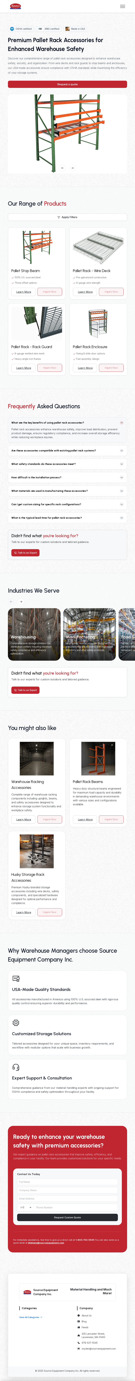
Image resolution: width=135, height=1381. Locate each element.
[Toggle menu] (122, 6)
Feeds (85, 1327)
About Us (87, 1315)
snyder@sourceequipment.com (99, 1348)
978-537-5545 (90, 1342)
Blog (84, 1321)
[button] (30, 1317)
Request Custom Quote (67, 1217)
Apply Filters (69, 217)
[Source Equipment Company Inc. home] (15, 6)
